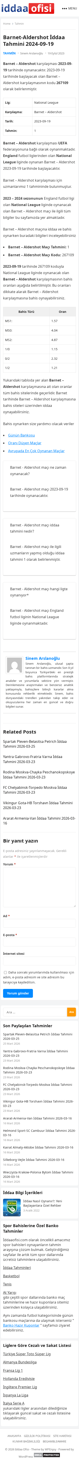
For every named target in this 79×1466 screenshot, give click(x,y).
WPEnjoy (50, 1449)
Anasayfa (14, 1436)
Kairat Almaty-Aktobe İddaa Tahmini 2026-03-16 (38, 1147)
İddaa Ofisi (22, 1449)
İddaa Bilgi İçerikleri (22, 1192)
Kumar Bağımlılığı (26, 1441)
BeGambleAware (54, 1441)
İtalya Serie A (13, 1403)
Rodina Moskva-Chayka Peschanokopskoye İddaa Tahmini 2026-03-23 (39, 774)
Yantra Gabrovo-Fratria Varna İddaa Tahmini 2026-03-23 (32, 759)
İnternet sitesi (13, 954)
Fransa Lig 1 (13, 1370)
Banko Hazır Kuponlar (21, 1325)
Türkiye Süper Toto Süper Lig (27, 1354)
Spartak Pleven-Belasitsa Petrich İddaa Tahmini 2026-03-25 (35, 744)
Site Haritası (62, 1436)
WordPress (26, 1457)
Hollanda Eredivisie (19, 1378)
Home (7, 24)
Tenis (7, 1284)
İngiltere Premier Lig (20, 1387)
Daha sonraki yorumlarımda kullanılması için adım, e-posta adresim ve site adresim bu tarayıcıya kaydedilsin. (38, 977)
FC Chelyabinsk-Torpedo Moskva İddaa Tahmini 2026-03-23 (35, 790)
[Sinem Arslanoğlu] (14, 672)
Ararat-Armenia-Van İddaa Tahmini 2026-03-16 (37, 1118)
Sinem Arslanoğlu (31, 53)
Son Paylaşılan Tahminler (27, 1025)
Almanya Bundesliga (20, 1362)
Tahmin (19, 24)
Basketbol (11, 1276)
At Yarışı (9, 1292)
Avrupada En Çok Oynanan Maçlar (36, 450)
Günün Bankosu (21, 435)
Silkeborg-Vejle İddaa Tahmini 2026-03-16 (33, 1160)
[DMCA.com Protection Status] (47, 1457)
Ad (6, 916)
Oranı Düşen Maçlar (24, 443)
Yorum (9, 864)
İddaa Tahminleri (17, 1267)
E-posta (10, 935)
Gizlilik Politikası (37, 1436)
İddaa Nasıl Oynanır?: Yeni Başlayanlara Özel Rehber (42, 1203)
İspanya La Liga (15, 1395)
